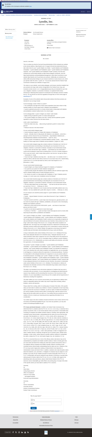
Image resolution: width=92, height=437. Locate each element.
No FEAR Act (46, 422)
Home (3, 15)
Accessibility (15, 422)
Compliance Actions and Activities (40, 15)
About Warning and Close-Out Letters (9, 37)
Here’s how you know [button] (23, 0)
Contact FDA (7, 432)
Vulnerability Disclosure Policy (46, 425)
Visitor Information (46, 417)
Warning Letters (52, 15)
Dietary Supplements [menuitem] (80, 36)
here (30, 6)
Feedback (90, 217)
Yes (34, 400)
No (33, 403)
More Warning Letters (10, 29)
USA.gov (76, 422)
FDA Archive (15, 417)
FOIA (76, 417)
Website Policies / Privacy (46, 419)
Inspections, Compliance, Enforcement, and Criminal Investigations (19, 15)
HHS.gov (76, 419)
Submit (33, 408)
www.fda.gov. (26, 96)
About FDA (15, 419)
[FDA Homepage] (7, 11)
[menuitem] (82, 32)
